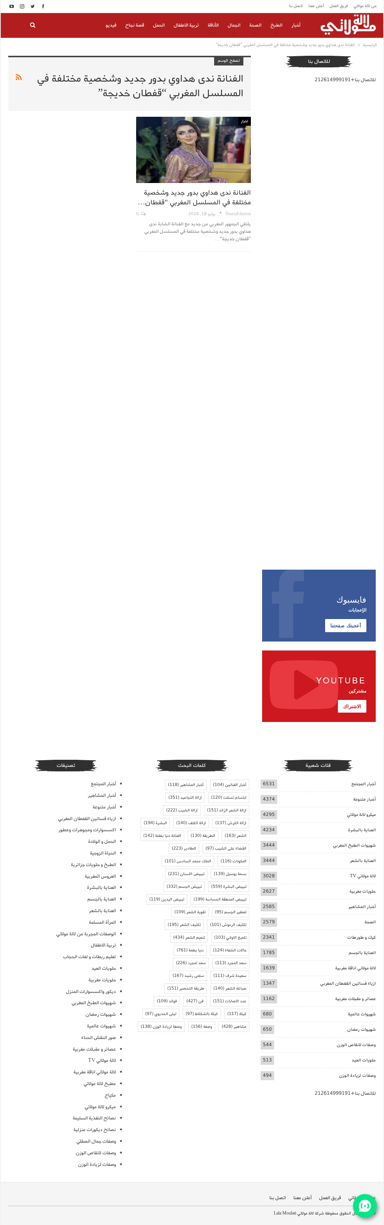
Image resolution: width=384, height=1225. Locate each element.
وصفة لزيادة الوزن (161, 1026)
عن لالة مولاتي (365, 6)
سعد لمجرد (191, 963)
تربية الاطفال (186, 25)
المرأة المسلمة (102, 922)
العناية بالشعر (363, 860)
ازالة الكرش (230, 823)
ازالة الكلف (191, 823)
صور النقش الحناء (98, 1038)
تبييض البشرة (228, 886)
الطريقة (202, 835)
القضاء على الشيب (226, 848)
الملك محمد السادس (188, 861)
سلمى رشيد (188, 975)
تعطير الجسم (230, 912)
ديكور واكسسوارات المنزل (91, 992)
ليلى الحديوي (160, 1014)
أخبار (295, 25)
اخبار (244, 121)
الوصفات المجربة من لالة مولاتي (86, 934)
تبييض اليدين (166, 899)
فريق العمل (339, 6)
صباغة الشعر (229, 988)
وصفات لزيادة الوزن (357, 1075)
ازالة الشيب (182, 810)
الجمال (234, 25)
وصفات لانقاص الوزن (356, 1044)
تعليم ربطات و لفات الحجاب (89, 957)
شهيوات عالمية (362, 1014)
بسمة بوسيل (230, 874)
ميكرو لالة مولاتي (361, 814)
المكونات (233, 861)
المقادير (184, 848)
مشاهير (234, 1026)
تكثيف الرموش (228, 924)
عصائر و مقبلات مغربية (355, 998)
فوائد (167, 1001)
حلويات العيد (364, 1060)
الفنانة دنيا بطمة (162, 835)
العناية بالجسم (362, 952)
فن (195, 1001)
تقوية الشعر (190, 912)
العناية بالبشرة (362, 830)
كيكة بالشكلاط (202, 1014)
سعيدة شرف (229, 975)
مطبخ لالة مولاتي (100, 1084)
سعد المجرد (230, 963)
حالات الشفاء (229, 950)
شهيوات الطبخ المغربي (354, 845)
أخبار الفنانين (229, 784)
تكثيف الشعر (184, 924)
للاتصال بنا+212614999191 (345, 80)
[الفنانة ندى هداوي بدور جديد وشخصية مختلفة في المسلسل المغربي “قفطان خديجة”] (193, 150)
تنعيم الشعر (189, 937)
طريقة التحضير (185, 988)
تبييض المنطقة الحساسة (220, 899)
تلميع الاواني (230, 937)
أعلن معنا (316, 6)
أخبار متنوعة (364, 799)
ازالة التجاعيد (185, 797)
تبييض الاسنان (186, 874)
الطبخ (276, 25)
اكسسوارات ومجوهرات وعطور (87, 830)
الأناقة (213, 25)
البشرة (155, 823)
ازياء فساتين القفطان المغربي (348, 983)
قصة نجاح (134, 25)
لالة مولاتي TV (363, 876)
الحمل (159, 25)
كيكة (236, 1014)
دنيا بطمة (190, 950)
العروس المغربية (100, 876)
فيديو (111, 25)
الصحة (255, 25)
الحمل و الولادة (102, 841)
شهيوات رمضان (361, 1029)
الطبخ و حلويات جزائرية (93, 865)
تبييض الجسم (184, 886)
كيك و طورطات (361, 937)
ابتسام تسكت (228, 797)
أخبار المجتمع (363, 783)
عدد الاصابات (229, 1001)
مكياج (110, 1095)
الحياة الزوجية (103, 853)
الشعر (235, 835)
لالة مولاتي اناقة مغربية (355, 968)
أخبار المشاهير (362, 906)
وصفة (201, 1026)
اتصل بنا (296, 6)
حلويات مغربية (363, 891)
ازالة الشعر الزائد (226, 810)
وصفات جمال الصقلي (96, 1141)
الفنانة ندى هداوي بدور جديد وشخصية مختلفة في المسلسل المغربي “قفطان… (194, 197)
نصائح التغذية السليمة (94, 1118)
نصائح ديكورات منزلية (95, 1130)
